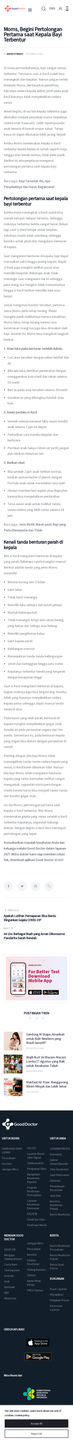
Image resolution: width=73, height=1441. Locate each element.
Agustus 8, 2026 (34, 1071)
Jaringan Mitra (10, 1169)
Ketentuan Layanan (56, 1307)
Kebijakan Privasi (59, 1300)
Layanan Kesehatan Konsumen (33, 1204)
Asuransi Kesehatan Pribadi (56, 1205)
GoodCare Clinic (36, 1219)
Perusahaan (9, 1158)
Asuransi (7, 1163)
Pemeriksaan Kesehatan (57, 1188)
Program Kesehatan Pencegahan (34, 1191)
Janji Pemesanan (59, 1175)
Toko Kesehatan (59, 1169)
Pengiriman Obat (36, 1169)
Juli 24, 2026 (32, 1091)
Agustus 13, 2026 (35, 1048)
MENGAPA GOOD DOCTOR (13, 1237)
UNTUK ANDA (58, 1138)
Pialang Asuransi (36, 1269)
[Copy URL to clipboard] (49, 886)
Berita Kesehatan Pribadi (60, 1257)
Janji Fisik (55, 1195)
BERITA (54, 1235)
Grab (7, 1281)
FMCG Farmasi (35, 1290)
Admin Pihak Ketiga (34, 1282)
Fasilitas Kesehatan (33, 1262)
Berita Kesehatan (60, 1214)
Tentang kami (12, 1270)
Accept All (36, 1423)
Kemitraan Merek (37, 1225)
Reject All (36, 1433)
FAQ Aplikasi (56, 1294)
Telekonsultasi (35, 1163)
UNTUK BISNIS (10, 1138)
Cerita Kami (10, 1264)
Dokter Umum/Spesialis (59, 1161)
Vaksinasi (55, 1180)
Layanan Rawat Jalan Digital (36, 1155)
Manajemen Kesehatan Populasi (33, 1178)
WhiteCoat (10, 1298)
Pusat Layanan (58, 1289)
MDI (6, 1292)
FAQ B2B (32, 1214)
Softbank (9, 1287)
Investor (9, 1276)
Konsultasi (56, 1154)
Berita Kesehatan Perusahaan (60, 1247)
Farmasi (31, 1275)
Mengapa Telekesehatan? (13, 1257)
